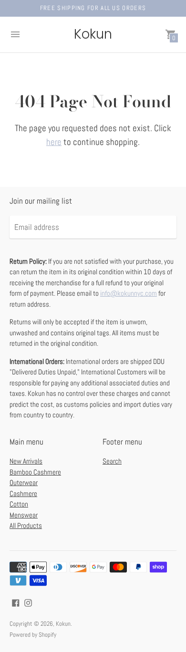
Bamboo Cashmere (35, 471)
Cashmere (23, 493)
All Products (26, 525)
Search (112, 461)
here (54, 142)
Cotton (19, 503)
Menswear (24, 514)
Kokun (63, 624)
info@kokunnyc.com (128, 293)
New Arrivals (26, 461)
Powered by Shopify (33, 635)
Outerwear (24, 482)
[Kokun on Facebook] (16, 602)
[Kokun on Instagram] (28, 602)
